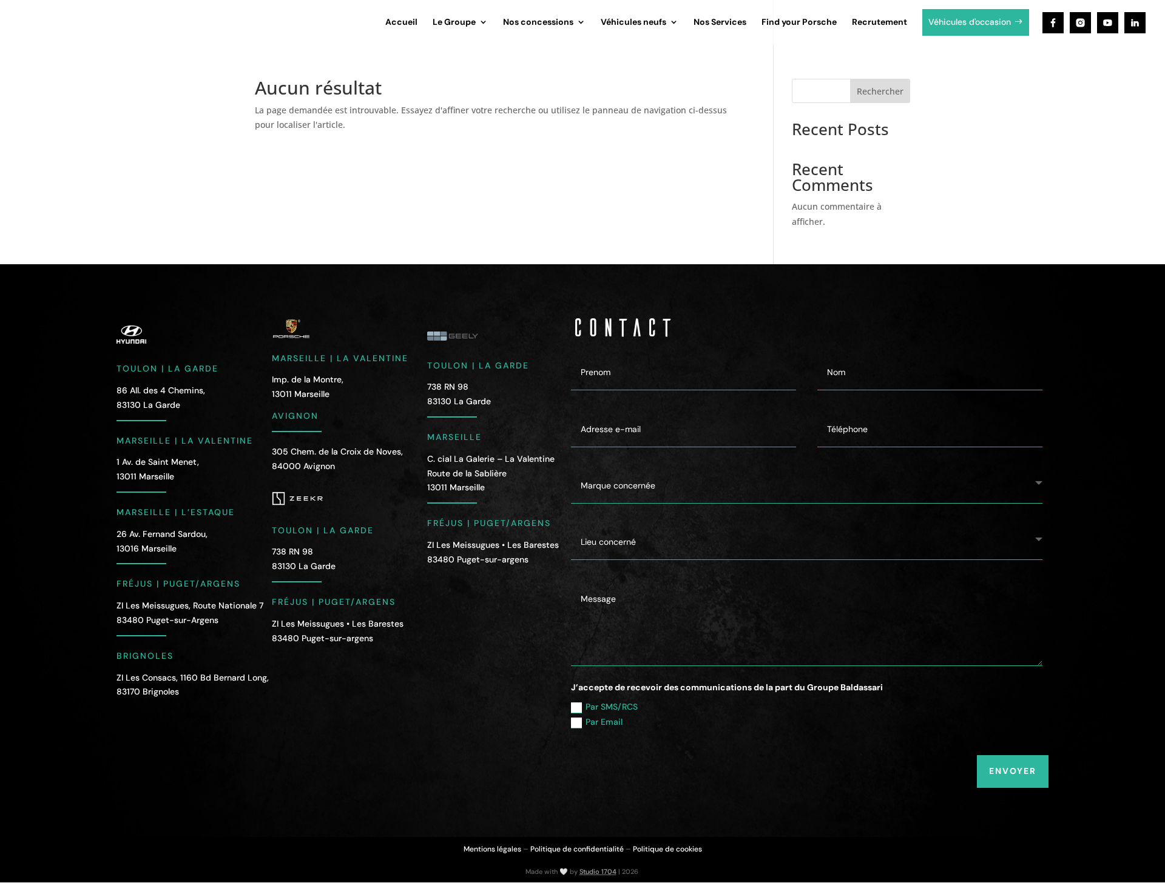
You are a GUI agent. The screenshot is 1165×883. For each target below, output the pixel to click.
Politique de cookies (667, 849)
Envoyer (1012, 770)
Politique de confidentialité (577, 849)
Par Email (604, 721)
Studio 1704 (597, 871)
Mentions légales (492, 849)
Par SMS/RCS (612, 706)
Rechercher (880, 91)
